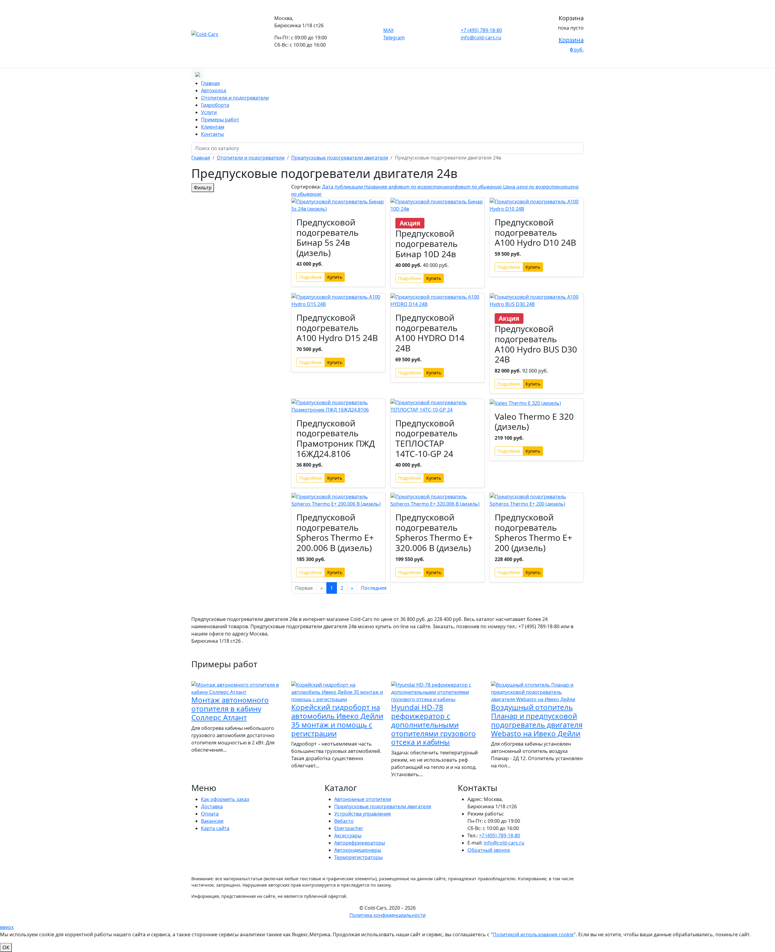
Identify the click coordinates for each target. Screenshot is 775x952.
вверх (7, 927)
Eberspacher (348, 828)
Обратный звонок (488, 850)
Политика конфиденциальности (387, 915)
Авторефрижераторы (359, 842)
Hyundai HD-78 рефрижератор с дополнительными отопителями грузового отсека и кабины (433, 724)
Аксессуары (347, 835)
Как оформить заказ (225, 799)
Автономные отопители (362, 799)
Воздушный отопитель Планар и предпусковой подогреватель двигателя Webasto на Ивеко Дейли (536, 720)
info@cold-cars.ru (481, 37)
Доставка (212, 806)
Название (433, 186)
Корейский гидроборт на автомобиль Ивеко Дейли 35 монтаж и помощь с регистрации (337, 720)
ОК (5, 947)
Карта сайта (215, 828)
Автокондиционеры (357, 850)
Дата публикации (343, 186)
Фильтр (203, 187)
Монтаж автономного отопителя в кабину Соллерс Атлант (230, 708)
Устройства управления (362, 813)
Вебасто (344, 821)
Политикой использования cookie (533, 934)
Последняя (374, 588)
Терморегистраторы (358, 857)
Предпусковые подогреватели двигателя (382, 806)
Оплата (210, 813)
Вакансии (212, 821)
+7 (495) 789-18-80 (481, 30)
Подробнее (310, 277)
